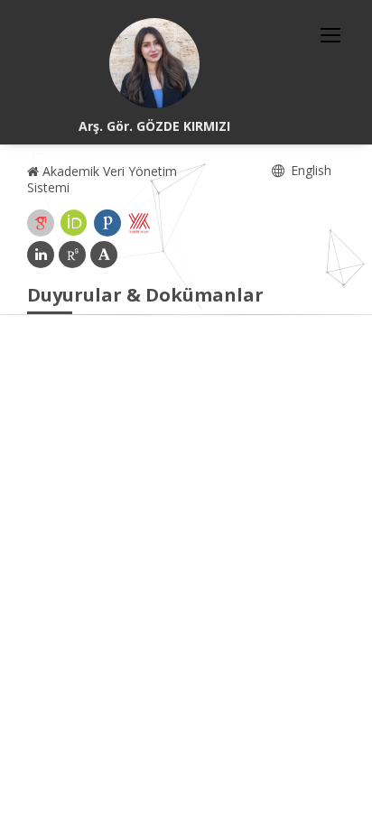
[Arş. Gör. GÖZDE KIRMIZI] (154, 63)
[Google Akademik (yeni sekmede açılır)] (40, 223)
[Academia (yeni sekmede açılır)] (103, 254)
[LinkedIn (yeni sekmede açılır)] (40, 254)
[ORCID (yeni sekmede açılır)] (74, 223)
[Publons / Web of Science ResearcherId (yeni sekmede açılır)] (107, 223)
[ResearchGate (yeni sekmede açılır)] (72, 254)
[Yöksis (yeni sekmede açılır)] (139, 223)
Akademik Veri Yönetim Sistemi (102, 179)
